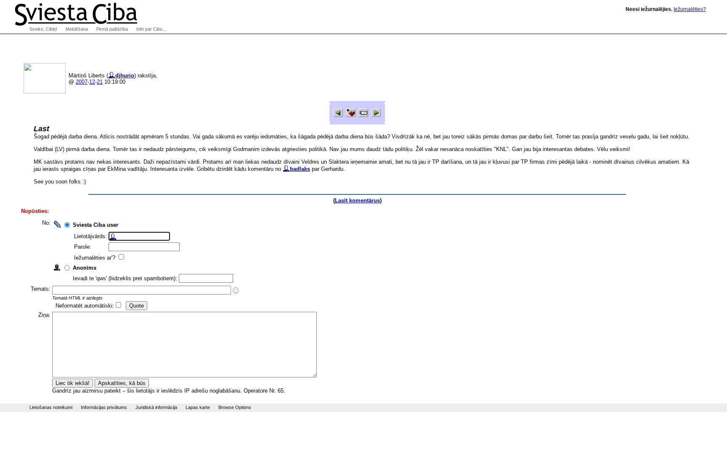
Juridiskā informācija (156, 407)
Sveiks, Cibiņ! (43, 29)
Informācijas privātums (104, 407)
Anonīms (84, 268)
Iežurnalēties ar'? (95, 258)
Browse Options (234, 407)
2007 (82, 82)
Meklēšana (77, 29)
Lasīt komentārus (357, 200)
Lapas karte (198, 407)
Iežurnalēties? (690, 9)
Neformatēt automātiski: (85, 306)
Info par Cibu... (151, 29)
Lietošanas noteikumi (50, 407)
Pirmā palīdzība (112, 29)
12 (92, 82)
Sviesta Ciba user (95, 225)
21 (100, 82)
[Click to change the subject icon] (236, 290)
